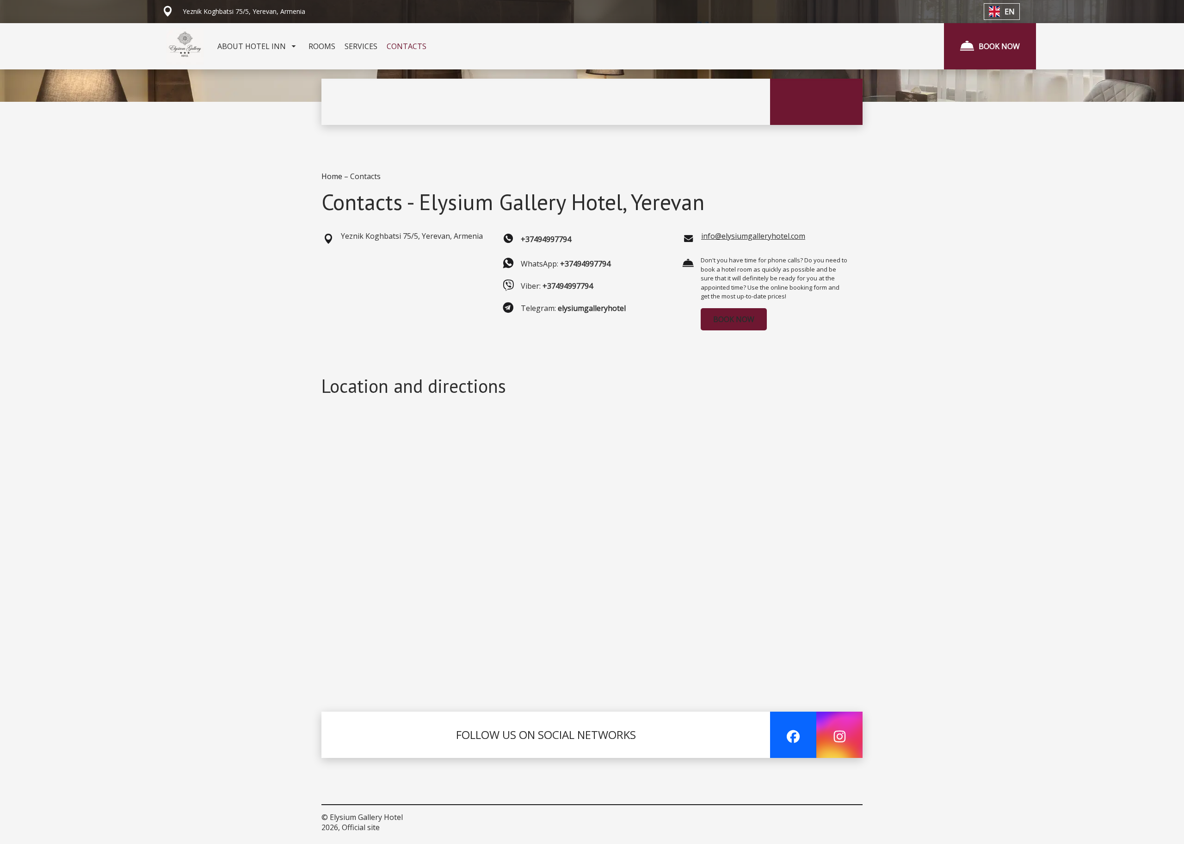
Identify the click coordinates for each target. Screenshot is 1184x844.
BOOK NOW (733, 319)
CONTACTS (406, 46)
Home (332, 176)
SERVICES (361, 46)
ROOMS (321, 46)
